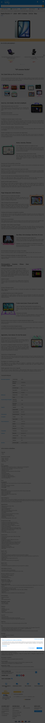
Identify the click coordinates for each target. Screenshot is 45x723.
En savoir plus (4, 645)
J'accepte (39, 648)
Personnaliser (31, 648)
